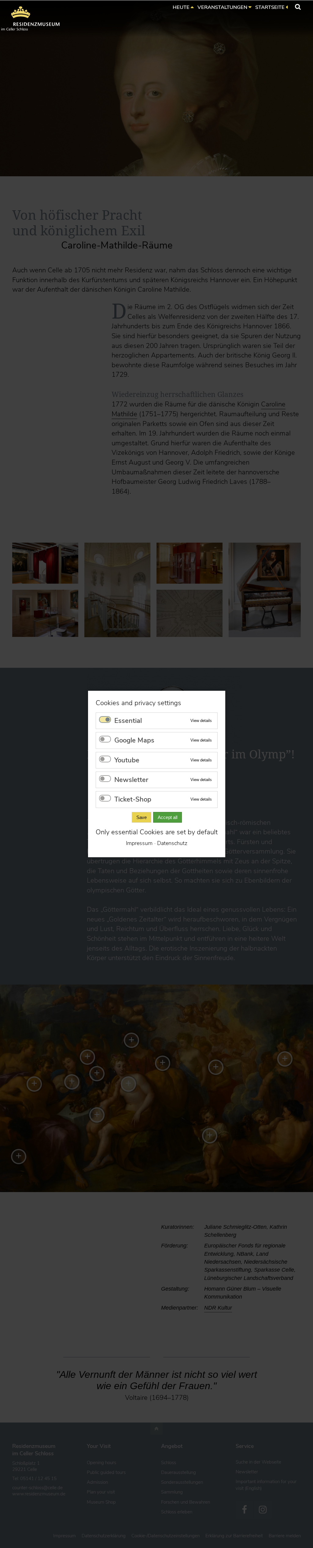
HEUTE (181, 7)
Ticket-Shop (132, 799)
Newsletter (131, 779)
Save (141, 817)
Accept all (167, 817)
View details (201, 720)
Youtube (126, 760)
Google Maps (134, 740)
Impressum (139, 843)
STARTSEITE (270, 7)
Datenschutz (172, 843)
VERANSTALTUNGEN (222, 7)
